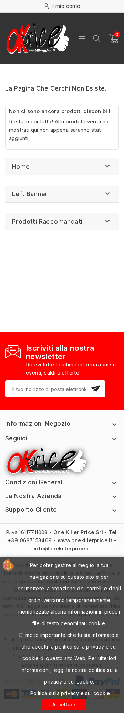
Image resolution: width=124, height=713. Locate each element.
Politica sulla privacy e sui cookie (70, 693)
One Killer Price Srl (78, 532)
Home (21, 166)
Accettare (63, 705)
